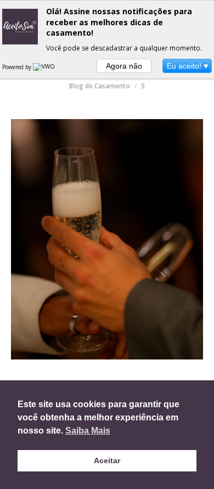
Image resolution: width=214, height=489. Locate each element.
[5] (107, 239)
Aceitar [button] (107, 460)
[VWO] (44, 67)
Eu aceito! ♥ (187, 65)
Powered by (17, 67)
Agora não (124, 65)
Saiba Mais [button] (87, 430)
